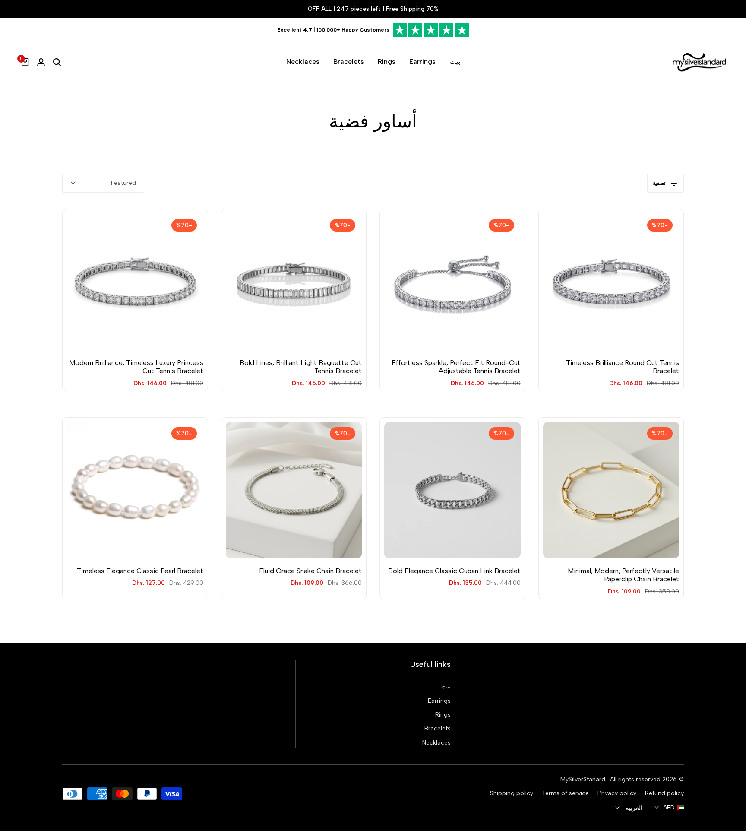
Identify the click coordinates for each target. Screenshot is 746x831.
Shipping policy (511, 793)
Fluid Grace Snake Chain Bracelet (310, 571)
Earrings (439, 700)
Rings (443, 714)
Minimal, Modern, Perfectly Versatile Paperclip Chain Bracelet (623, 575)
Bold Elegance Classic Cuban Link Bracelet (454, 571)
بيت (446, 686)
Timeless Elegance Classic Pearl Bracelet (140, 571)
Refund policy (664, 793)
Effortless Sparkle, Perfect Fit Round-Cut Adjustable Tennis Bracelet (456, 366)
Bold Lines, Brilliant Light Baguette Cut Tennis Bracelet (301, 366)
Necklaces (436, 742)
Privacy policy (616, 793)
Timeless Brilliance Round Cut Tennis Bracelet (622, 366)
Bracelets (437, 728)
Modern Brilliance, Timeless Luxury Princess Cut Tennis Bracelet (136, 366)
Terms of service (565, 793)
